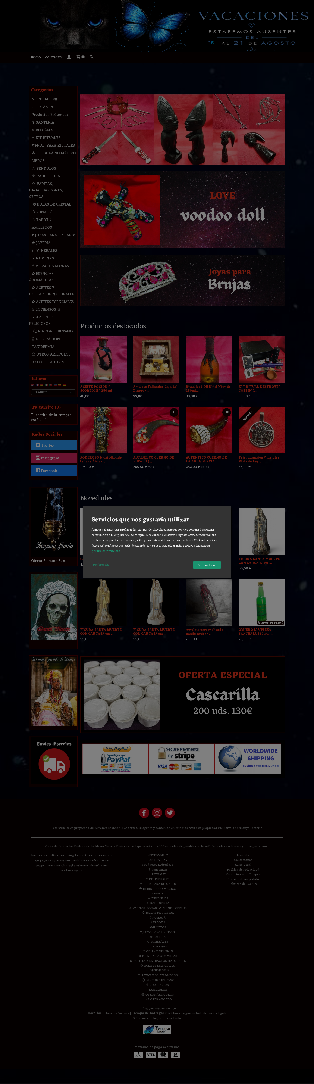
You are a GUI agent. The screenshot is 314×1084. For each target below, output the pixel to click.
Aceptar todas (207, 565)
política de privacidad (106, 551)
